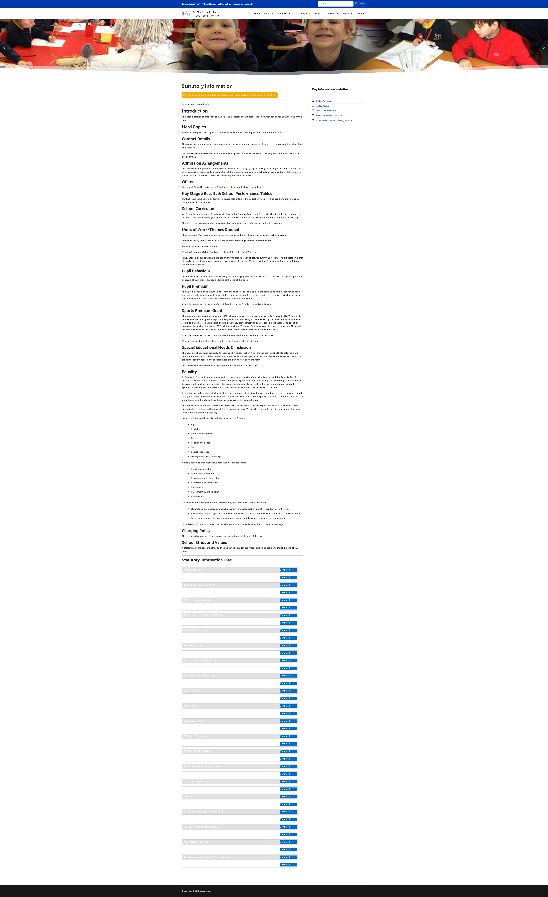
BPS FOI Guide (191, 706)
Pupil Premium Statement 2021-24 (200, 850)
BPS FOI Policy (191, 713)
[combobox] (336, 4)
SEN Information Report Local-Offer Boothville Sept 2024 (212, 865)
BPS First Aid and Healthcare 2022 (200, 698)
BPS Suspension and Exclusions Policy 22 (204, 766)
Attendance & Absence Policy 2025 (201, 577)
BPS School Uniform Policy (197, 751)
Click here (256, 341)
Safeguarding (284, 14)
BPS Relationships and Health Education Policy (207, 744)
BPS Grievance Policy (194, 721)
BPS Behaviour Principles (196, 630)
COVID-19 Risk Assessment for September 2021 (207, 789)
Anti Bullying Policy (193, 570)
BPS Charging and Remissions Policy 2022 (204, 638)
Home (257, 14)
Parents (332, 14)
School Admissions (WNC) (327, 111)
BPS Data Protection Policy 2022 (200, 661)
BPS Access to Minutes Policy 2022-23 (202, 593)
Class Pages (301, 14)
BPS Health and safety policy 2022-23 (202, 729)
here (225, 187)
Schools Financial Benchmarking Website (334, 120)
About (267, 14)
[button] (4, 47)
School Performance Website (329, 115)
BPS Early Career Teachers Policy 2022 (202, 676)
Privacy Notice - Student (196, 842)
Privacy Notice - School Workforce (201, 834)
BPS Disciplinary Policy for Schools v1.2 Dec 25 (206, 668)
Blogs (318, 14)
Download (285, 570)
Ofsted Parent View (324, 101)
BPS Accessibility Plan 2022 (197, 600)
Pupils (346, 14)
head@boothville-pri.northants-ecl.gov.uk (228, 4)
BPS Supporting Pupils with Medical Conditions (207, 759)
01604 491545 (192, 4)
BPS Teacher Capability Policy (198, 774)
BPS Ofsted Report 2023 (196, 736)
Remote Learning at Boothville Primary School (206, 857)
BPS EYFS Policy (191, 691)
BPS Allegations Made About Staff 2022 (203, 615)
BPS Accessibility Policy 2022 (198, 608)
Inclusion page (276, 524)
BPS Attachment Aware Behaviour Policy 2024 (206, 623)
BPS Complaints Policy (195, 645)
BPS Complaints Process (196, 653)
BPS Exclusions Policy (194, 683)
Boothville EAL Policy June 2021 (199, 585)
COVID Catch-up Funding (196, 781)
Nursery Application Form (196, 819)
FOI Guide (188, 797)
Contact (360, 14)
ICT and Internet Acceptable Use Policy (203, 812)
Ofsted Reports (323, 106)
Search (361, 4)
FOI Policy (188, 804)
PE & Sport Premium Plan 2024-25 (200, 827)
